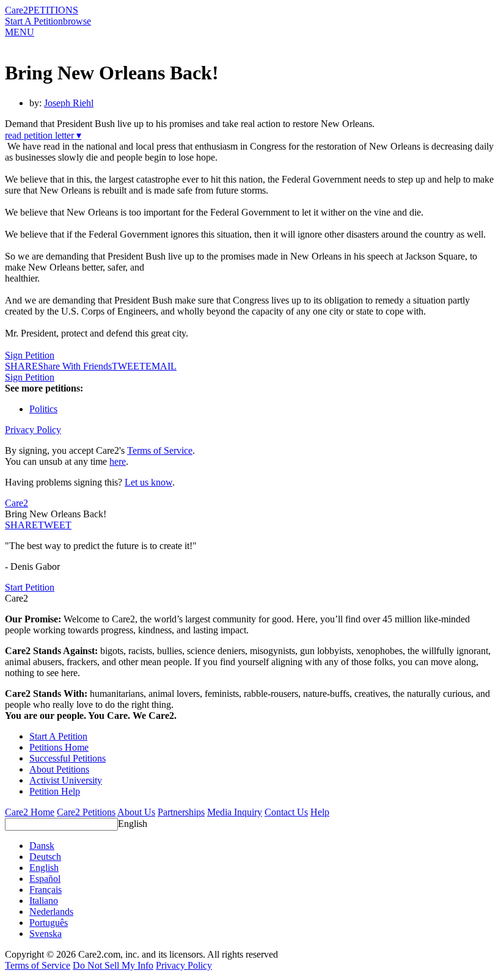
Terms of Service (159, 450)
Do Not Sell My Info (113, 965)
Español (44, 878)
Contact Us (286, 812)
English (132, 823)
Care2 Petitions (86, 812)
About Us (136, 812)
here (117, 461)
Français (45, 889)
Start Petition (29, 587)
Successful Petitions (67, 758)
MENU (19, 32)
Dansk (41, 845)
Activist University (65, 780)
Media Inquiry (234, 812)
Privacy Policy (33, 429)
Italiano (43, 900)
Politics (43, 409)
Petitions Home (59, 747)
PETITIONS (53, 10)
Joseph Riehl (68, 103)
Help (319, 812)
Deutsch (45, 856)
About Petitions (59, 769)
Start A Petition (34, 21)
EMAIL (161, 366)
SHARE (21, 525)
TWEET (128, 366)
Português (48, 922)
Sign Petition (29, 355)
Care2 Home (29, 812)
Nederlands (51, 911)
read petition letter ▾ (43, 135)
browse (77, 21)
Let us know (148, 482)
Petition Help (54, 791)
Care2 (16, 10)
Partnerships (181, 812)
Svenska (45, 933)
